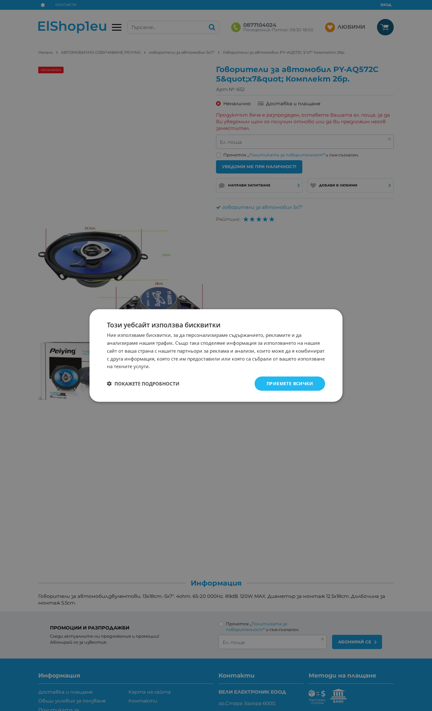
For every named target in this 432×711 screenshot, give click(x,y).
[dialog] (216, 355)
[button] (143, 383)
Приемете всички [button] (290, 383)
